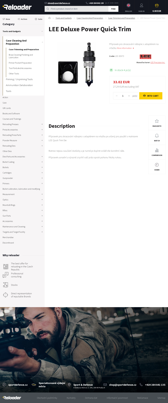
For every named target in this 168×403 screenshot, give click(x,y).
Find (113, 9)
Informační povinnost (117, 397)
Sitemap (161, 397)
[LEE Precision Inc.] (150, 56)
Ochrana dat (91, 397)
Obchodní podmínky (47, 397)
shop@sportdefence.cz (59, 3)
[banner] (12, 397)
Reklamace (142, 397)
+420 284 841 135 (96, 3)
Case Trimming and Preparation (121, 18)
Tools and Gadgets (64, 18)
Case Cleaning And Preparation (90, 18)
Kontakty (71, 397)
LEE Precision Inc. (158, 62)
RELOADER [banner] (17, 7)
